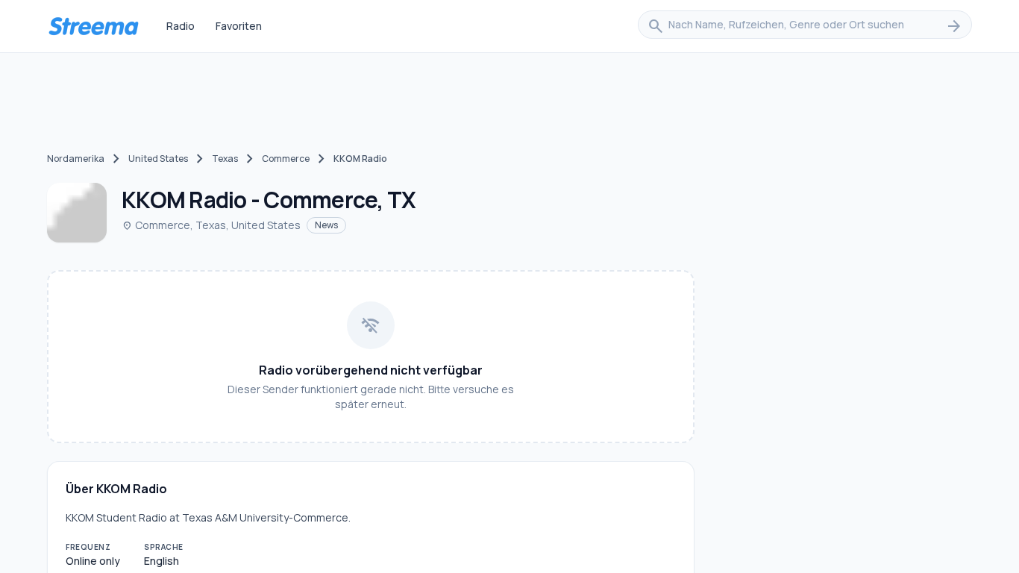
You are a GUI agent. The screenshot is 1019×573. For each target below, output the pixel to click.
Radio (180, 26)
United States (158, 158)
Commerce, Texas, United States (211, 225)
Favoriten (239, 26)
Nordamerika (75, 158)
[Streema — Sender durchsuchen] (93, 26)
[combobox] (805, 26)
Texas (225, 158)
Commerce (286, 158)
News (326, 225)
